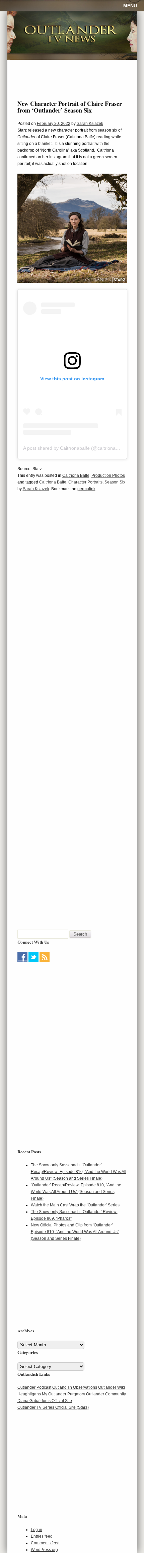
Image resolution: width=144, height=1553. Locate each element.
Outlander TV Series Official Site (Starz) (53, 1407)
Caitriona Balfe (75, 475)
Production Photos (108, 475)
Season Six (114, 482)
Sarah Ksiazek (90, 123)
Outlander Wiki (111, 1387)
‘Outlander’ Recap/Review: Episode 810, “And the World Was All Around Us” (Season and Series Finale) (76, 1192)
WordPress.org (44, 1549)
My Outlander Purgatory (63, 1394)
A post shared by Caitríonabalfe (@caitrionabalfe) (75, 448)
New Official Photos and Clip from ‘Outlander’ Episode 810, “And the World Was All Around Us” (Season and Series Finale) (75, 1232)
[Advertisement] (59, 1005)
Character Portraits (85, 482)
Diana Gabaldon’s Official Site (44, 1400)
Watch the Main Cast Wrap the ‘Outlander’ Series (75, 1205)
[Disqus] (72, 599)
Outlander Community (106, 1394)
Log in (36, 1529)
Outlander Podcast (34, 1387)
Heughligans (29, 1394)
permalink (86, 489)
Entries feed (42, 1536)
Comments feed (45, 1543)
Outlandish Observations (74, 1387)
